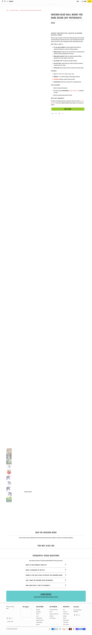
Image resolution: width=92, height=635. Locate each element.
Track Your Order (66, 614)
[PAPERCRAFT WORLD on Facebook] (2, 1)
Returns (64, 618)
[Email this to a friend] (62, 113)
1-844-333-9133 (10, 621)
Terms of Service (66, 624)
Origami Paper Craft (39, 620)
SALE (46, 4)
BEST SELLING (5, 4)
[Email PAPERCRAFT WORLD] (7, 1)
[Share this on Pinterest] (59, 113)
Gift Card (38, 624)
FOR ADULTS (41, 4)
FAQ (64, 609)
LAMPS (23, 4)
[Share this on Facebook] (55, 113)
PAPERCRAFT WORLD (13, 629)
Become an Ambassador (54, 614)
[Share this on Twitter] (52, 113)
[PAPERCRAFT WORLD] (45, 1)
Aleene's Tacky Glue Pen (74, 90)
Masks (28, 4)
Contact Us (65, 611)
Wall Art (37, 614)
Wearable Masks (39, 618)
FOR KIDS (33, 4)
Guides (51, 611)
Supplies (59, 4)
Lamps (37, 616)
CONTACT (11, 1)
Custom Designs (53, 618)
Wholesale (51, 616)
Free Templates (52, 4)
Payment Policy (66, 620)
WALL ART (18, 4)
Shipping (64, 616)
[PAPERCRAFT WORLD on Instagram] (5, 1)
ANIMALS (11, 4)
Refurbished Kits (39, 622)
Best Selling (38, 611)
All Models (38, 609)
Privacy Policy (65, 622)
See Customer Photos (53, 609)
